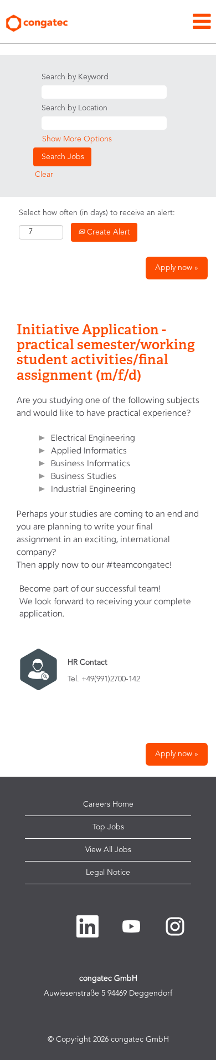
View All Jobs (108, 850)
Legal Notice (108, 872)
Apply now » (176, 268)
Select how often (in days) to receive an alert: (97, 213)
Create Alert (107, 232)
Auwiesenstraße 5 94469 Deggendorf (108, 993)
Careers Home (108, 804)
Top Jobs (108, 827)
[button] (144, 22)
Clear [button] (44, 175)
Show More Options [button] (77, 139)
